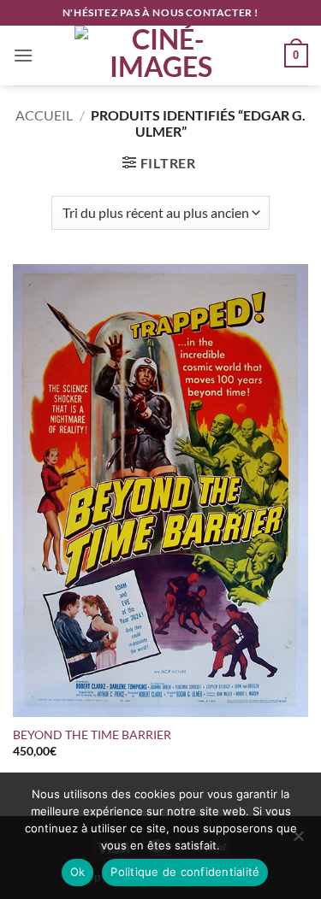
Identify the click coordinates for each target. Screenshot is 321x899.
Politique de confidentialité (184, 871)
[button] (23, 55)
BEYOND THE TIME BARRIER (92, 735)
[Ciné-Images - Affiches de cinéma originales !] (161, 55)
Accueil (44, 115)
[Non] (298, 841)
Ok (78, 871)
